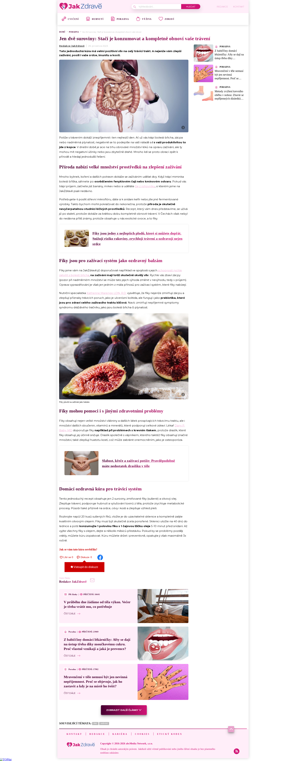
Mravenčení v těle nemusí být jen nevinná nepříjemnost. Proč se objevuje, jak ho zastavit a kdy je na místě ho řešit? (95, 681)
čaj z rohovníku (145, 186)
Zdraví (169, 19)
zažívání (104, 723)
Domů (62, 32)
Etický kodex (169, 734)
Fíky (95, 723)
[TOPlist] (6, 759)
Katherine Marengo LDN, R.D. (106, 293)
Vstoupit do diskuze (85, 566)
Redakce (97, 734)
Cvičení (73, 19)
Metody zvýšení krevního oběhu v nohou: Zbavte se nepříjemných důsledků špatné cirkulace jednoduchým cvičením (229, 98)
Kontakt (74, 734)
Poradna (123, 19)
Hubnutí (97, 19)
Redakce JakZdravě (71, 45)
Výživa (147, 19)
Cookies (142, 734)
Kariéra (120, 734)
